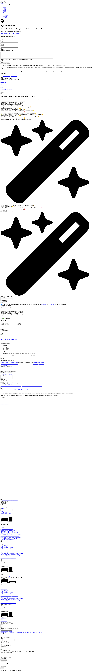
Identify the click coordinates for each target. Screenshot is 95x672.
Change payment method (6, 513)
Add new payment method (6, 374)
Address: (9, 364)
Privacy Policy (51, 304)
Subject (2, 49)
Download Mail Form (5, 404)
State (2, 642)
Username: (3, 44)
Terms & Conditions (20, 389)
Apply (2, 511)
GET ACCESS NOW (5, 33)
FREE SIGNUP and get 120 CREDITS (9, 339)
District (2, 641)
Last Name (3, 637)
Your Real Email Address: (6, 657)
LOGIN (2, 306)
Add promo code (4, 512)
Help (2, 514)
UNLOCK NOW (16, 33)
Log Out (2, 3)
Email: (2, 41)
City (1, 640)
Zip (1, 643)
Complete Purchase (4, 390)
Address (2, 638)
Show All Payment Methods (6, 372)
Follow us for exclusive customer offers (10, 500)
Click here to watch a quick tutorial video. (9, 653)
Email (2, 646)
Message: (2, 51)
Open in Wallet (4, 365)
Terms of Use (44, 304)
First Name (3, 635)
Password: (3, 46)
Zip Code (2, 622)
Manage (8, 576)
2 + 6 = (2, 60)
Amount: (9, 362)
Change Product (4, 589)
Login (11, 33)
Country (2, 645)
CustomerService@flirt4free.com (10, 76)
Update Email (3, 658)
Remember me (5, 330)
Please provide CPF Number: (6, 628)
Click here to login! (17, 670)
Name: (2, 39)
